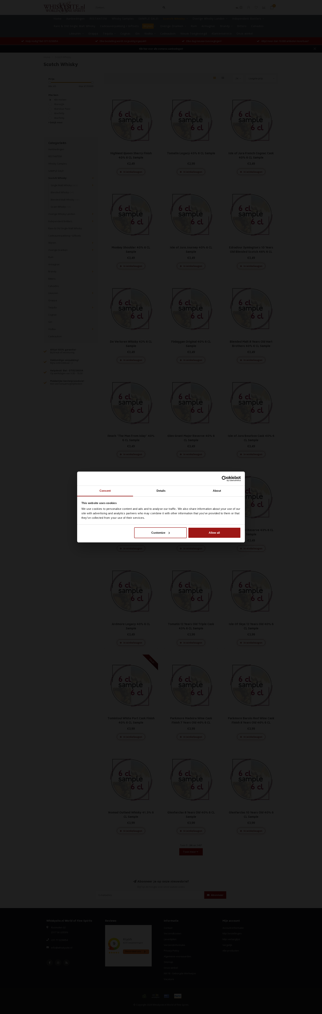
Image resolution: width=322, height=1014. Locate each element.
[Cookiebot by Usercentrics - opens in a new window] (224, 478)
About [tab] (217, 490)
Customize (158, 532)
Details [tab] (161, 490)
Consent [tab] (105, 490)
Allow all (214, 532)
